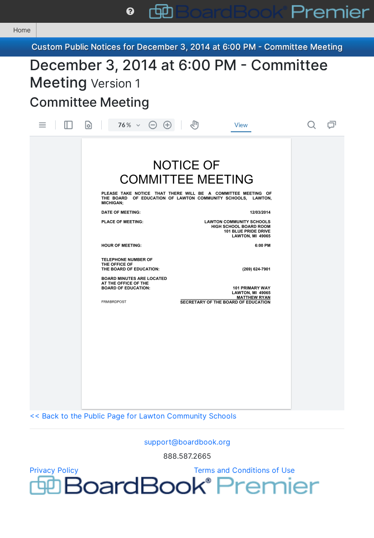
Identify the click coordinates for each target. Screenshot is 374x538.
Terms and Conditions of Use (244, 470)
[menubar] (187, 11)
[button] (130, 11)
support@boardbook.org (187, 441)
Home (22, 30)
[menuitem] (130, 11)
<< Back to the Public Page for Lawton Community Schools (133, 415)
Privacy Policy (54, 470)
